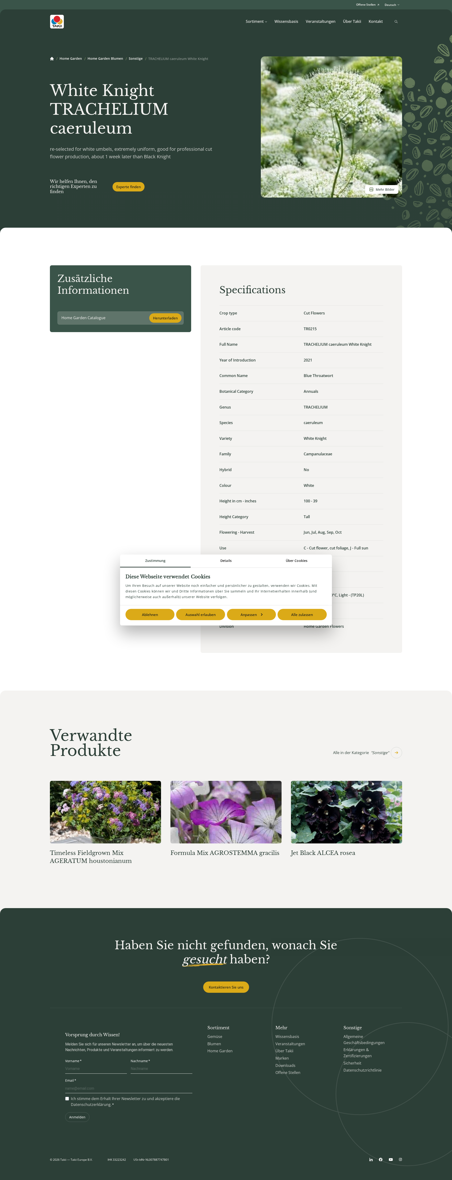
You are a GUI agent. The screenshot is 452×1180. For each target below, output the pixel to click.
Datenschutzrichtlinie (362, 1070)
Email (69, 1080)
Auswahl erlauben (201, 614)
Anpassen (249, 614)
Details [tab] (226, 560)
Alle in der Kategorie (361, 752)
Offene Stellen (287, 1072)
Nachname (139, 1061)
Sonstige (136, 59)
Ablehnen (150, 614)
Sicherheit (352, 1063)
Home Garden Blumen (105, 59)
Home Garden (71, 59)
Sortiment (255, 21)
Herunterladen (165, 318)
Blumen (214, 1043)
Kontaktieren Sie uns (226, 987)
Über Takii (352, 21)
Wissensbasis (286, 21)
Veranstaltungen (320, 21)
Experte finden (128, 186)
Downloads (285, 1065)
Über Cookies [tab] (296, 560)
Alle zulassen (302, 614)
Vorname (72, 1061)
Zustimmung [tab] (155, 560)
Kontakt (376, 21)
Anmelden (77, 1117)
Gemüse (214, 1036)
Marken (282, 1058)
